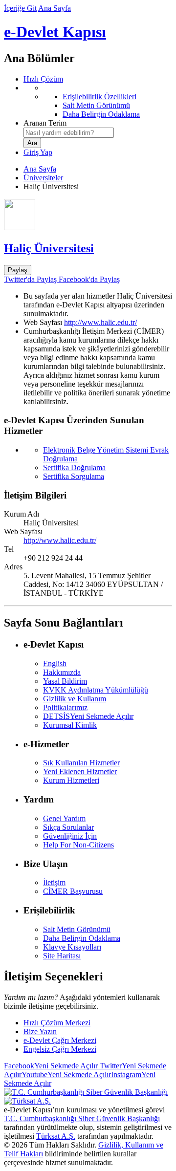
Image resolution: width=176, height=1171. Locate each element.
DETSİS (88, 716)
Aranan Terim (44, 123)
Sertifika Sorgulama (73, 476)
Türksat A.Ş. (55, 1136)
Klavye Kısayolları (72, 947)
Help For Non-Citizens (78, 845)
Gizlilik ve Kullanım (74, 698)
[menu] (97, 101)
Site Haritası (62, 956)
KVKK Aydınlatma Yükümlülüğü (95, 690)
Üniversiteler (43, 177)
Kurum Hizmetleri (71, 780)
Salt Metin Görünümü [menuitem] (96, 105)
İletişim (54, 882)
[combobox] (68, 133)
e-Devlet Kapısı (55, 32)
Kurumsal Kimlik (70, 725)
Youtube (66, 1074)
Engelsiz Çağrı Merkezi (59, 1049)
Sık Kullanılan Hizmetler (81, 763)
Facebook (51, 1066)
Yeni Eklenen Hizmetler (80, 771)
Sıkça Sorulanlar (68, 827)
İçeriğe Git (20, 8)
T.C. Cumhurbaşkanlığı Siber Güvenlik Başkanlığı (82, 1118)
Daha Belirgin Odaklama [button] (81, 938)
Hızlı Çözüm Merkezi (56, 1023)
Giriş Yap (37, 152)
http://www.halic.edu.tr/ (100, 322)
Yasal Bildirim (65, 681)
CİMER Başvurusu (73, 891)
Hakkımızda (62, 672)
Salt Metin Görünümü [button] (76, 929)
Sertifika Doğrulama (74, 467)
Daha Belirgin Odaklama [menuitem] (101, 114)
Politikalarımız (65, 707)
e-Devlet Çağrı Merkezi (59, 1040)
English (54, 663)
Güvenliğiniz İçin (70, 836)
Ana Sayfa (54, 8)
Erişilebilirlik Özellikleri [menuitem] (99, 96)
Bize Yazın (40, 1031)
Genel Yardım (64, 818)
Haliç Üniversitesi (49, 248)
